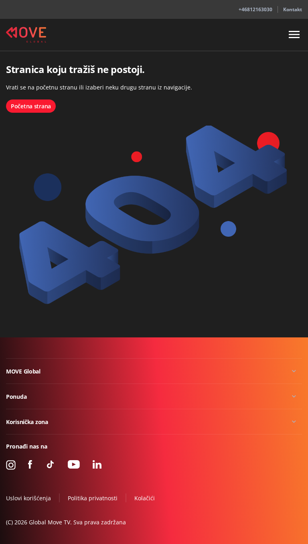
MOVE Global (23, 371)
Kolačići (144, 498)
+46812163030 (255, 9)
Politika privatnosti (93, 498)
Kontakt (292, 9)
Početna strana (31, 106)
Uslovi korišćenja (28, 498)
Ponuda (16, 396)
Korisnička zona (27, 422)
